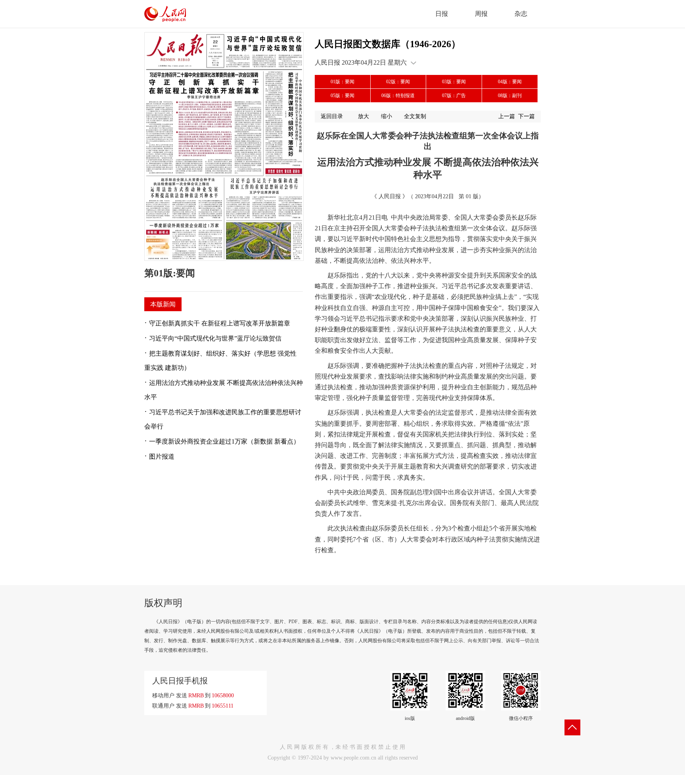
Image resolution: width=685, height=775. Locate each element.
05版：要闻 (342, 95)
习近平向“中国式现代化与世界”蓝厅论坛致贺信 (215, 338)
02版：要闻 (398, 81)
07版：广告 (454, 95)
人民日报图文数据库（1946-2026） (388, 44)
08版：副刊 (510, 95)
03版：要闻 (454, 81)
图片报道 (161, 456)
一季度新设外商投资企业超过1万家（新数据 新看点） (224, 441)
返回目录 (332, 116)
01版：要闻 (342, 81)
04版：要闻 (510, 81)
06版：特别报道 (398, 95)
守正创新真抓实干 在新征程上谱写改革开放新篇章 (219, 323)
